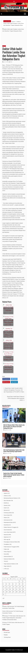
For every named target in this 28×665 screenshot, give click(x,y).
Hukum (5, 517)
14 (16, 586)
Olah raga (6, 539)
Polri (5, 554)
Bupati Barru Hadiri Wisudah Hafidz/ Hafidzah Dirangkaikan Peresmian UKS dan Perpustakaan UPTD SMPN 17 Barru (14, 389)
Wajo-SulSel (7, 566)
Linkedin (15, 382)
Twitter (15, 379)
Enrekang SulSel (8, 512)
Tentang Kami (7, 637)
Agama (5, 493)
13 (13, 586)
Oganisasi (6, 537)
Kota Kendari (7, 529)
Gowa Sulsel (7, 515)
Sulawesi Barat (7, 556)
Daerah (5, 505)
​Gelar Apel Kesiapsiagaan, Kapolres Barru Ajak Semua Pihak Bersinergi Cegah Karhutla (13, 450)
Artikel (4, 46)
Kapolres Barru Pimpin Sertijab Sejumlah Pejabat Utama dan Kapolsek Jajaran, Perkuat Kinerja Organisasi (13, 474)
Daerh (5, 507)
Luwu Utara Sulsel (8, 532)
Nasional (6, 534)
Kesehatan (6, 524)
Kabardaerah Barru (8, 522)
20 (13, 589)
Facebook (6, 379)
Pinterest (6, 382)
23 (23, 589)
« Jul (3, 598)
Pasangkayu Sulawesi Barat (10, 542)
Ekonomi (6, 510)
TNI (5, 561)
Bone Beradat (7, 500)
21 (16, 589)
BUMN (5, 503)
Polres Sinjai (7, 551)
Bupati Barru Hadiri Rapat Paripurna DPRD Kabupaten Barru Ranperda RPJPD (15, 398)
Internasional (7, 520)
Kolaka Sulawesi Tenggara (10, 527)
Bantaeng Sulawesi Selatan (10, 498)
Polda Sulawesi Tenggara (10, 546)
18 (6, 589)
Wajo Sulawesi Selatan (9, 563)
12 (10, 586)
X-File (5, 568)
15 (20, 586)
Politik (5, 549)
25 (6, 591)
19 (10, 589)
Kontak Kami (7, 632)
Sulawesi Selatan (8, 559)
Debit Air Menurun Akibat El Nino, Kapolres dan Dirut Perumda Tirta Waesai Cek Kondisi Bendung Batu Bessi (14, 426)
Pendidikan (6, 544)
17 (3, 589)
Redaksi (6, 634)
